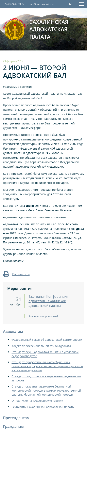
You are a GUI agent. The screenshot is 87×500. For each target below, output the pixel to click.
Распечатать (21, 274)
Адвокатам (13, 331)
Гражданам (13, 426)
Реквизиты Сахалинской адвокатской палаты (43, 407)
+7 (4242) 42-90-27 (13, 4)
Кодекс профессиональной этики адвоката (41, 346)
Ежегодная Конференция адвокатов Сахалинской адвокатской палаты (48, 301)
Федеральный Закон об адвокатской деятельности (47, 340)
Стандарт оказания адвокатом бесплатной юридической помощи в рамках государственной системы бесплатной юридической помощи (46, 390)
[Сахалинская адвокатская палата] (14, 29)
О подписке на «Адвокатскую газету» (37, 401)
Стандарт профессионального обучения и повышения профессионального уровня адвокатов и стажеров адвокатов (47, 366)
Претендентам (16, 417)
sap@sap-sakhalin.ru (41, 4)
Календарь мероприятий (43, 316)
